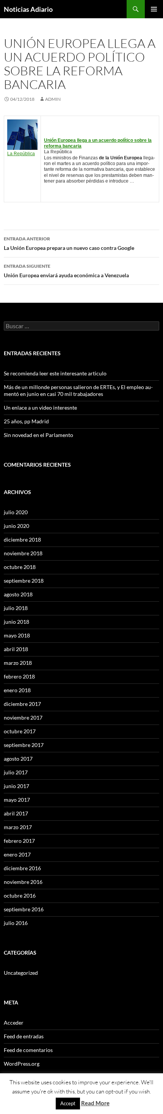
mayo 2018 (17, 635)
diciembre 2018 (22, 539)
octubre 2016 (20, 895)
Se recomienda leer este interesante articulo (55, 373)
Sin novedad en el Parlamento (38, 435)
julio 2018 (16, 608)
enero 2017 (17, 854)
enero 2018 (17, 690)
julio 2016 (16, 923)
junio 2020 (16, 526)
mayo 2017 (17, 799)
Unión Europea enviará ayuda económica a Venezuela (66, 270)
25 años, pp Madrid (26, 421)
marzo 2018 (18, 663)
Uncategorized (21, 972)
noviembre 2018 (23, 553)
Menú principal (154, 9)
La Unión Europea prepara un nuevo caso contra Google (69, 243)
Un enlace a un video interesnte (40, 407)
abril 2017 (16, 813)
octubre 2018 (20, 567)
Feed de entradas (24, 1036)
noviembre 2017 (23, 717)
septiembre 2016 (24, 909)
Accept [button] (67, 1103)
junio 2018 (16, 621)
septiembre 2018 (24, 580)
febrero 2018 (19, 676)
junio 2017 (16, 786)
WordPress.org (21, 1063)
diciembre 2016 (22, 868)
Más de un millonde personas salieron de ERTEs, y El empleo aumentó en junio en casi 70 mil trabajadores (78, 390)
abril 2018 (16, 649)
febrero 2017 (19, 840)
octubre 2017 (20, 731)
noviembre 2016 (23, 882)
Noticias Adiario (28, 9)
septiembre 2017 (24, 745)
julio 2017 (16, 772)
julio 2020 (16, 512)
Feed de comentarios (28, 1050)
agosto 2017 (18, 758)
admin (53, 99)
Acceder (14, 1022)
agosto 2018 (18, 594)
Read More (95, 1103)
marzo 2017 (18, 827)
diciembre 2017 (22, 704)
